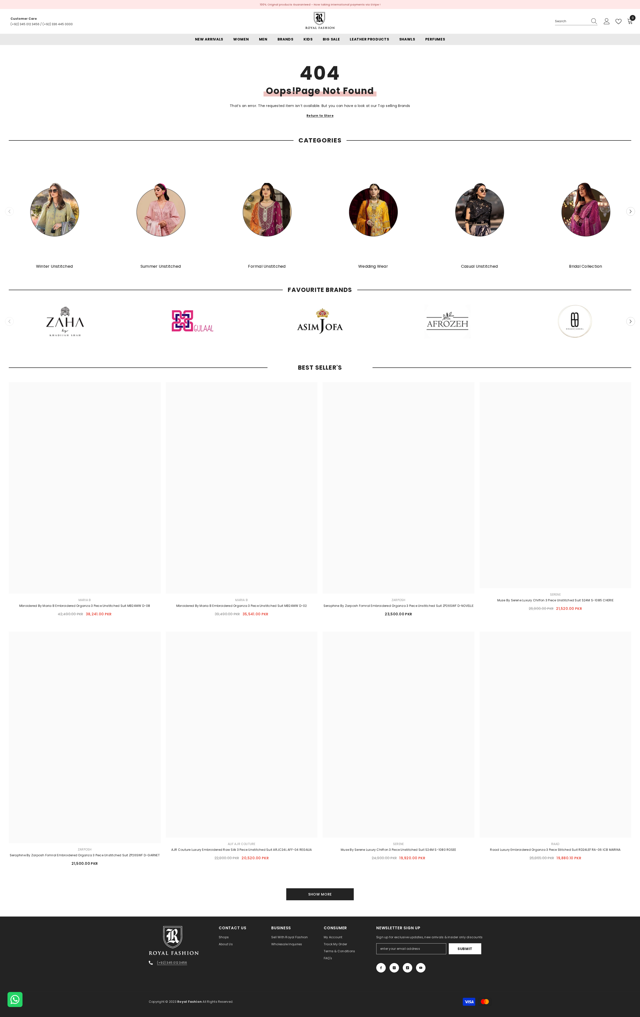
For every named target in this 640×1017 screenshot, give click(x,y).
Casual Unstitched (479, 266)
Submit (465, 948)
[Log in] (607, 21)
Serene (555, 594)
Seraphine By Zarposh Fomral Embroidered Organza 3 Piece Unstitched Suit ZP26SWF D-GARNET (85, 855)
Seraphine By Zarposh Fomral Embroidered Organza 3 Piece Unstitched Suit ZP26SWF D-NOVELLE (399, 606)
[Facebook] (381, 968)
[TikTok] (407, 968)
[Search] (576, 21)
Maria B (84, 600)
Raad (555, 844)
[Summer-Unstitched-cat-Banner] (160, 209)
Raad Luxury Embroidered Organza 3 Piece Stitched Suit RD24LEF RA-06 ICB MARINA (555, 850)
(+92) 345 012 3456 (25, 24)
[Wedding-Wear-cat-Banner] (373, 209)
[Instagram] (394, 968)
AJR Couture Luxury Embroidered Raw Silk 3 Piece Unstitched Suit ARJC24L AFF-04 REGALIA (241, 850)
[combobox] (571, 21)
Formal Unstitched (267, 266)
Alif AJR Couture (242, 844)
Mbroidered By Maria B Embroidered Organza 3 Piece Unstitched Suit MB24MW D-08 (84, 606)
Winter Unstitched (54, 266)
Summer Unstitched (160, 266)
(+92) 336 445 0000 (57, 24)
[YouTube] (421, 968)
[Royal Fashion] (65, 321)
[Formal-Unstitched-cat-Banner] (267, 209)
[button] (630, 211)
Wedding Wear (373, 266)
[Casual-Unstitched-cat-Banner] (479, 209)
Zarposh (399, 600)
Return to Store (320, 115)
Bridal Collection (585, 266)
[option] (54, 211)
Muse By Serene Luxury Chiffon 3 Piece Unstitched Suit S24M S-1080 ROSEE (398, 850)
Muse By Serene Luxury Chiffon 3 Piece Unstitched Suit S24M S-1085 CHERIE (555, 600)
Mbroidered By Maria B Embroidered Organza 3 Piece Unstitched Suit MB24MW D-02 (241, 606)
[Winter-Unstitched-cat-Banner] (54, 209)
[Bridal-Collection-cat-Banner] (585, 209)
